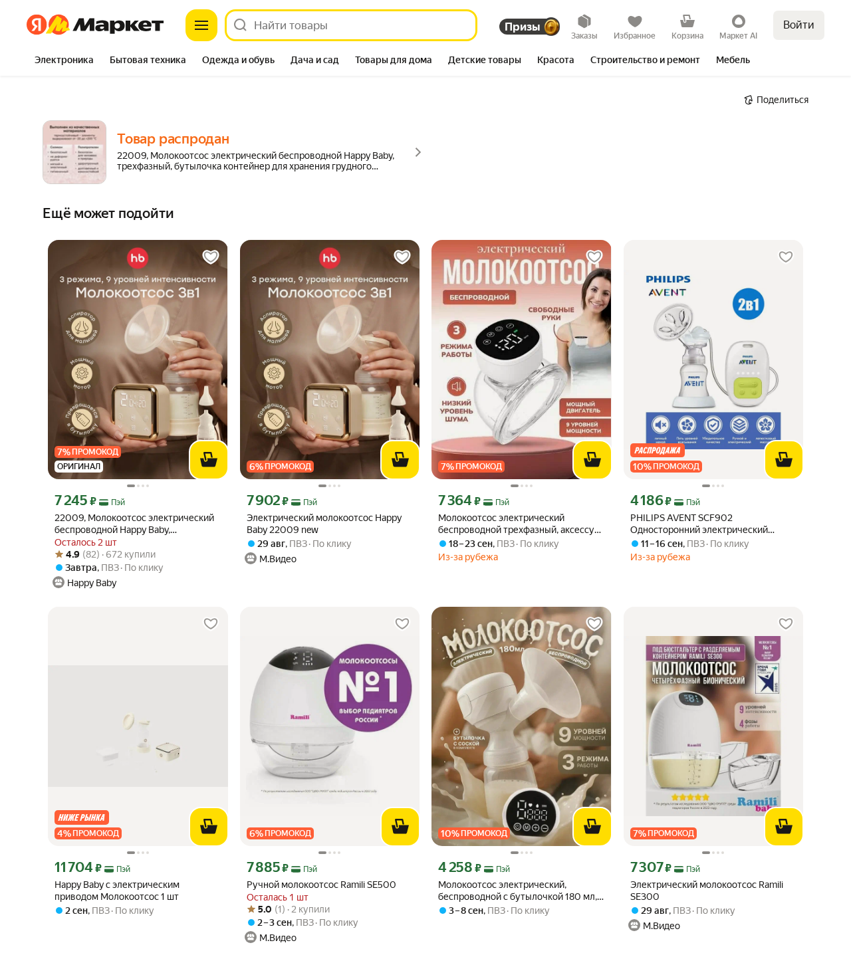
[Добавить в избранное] (210, 257)
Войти (798, 25)
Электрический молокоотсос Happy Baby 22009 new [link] (324, 523)
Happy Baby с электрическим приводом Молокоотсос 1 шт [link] (117, 890)
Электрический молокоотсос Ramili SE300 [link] (706, 890)
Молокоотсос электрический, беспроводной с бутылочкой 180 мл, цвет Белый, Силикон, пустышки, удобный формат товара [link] (517, 891)
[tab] (64, 61)
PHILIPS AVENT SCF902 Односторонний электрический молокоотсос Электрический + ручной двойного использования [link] (701, 524)
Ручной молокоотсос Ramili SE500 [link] (321, 884)
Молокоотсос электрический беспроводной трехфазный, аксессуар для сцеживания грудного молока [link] (521, 524)
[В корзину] (209, 460)
